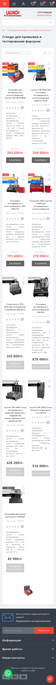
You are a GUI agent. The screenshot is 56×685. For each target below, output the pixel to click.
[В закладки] (23, 64)
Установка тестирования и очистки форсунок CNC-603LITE (15, 205)
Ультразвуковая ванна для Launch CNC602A (15, 515)
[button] (23, 4)
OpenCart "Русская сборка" (33, 668)
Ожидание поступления (15, 365)
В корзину (15, 160)
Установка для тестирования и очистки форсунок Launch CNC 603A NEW (15, 94)
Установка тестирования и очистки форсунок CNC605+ (40, 308)
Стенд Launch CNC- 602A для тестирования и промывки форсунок (15, 307)
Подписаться (44, 630)
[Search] (50, 23)
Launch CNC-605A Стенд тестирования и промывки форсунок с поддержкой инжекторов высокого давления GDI (15, 414)
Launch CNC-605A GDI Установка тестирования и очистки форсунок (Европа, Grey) (41, 95)
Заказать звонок (44, 15)
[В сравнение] (23, 69)
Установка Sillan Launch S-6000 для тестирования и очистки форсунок (41, 205)
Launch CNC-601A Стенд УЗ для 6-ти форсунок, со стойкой (41, 410)
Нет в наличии (40, 366)
